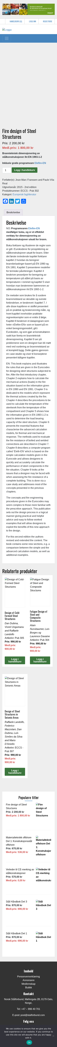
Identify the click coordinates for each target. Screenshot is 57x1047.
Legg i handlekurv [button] (14, 660)
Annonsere (29, 980)
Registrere (47, 21)
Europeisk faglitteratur (24, 194)
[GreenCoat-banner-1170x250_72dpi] (28, 9)
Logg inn (32, 21)
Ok (29, 1042)
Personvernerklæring (28, 976)
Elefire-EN (40, 163)
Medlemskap (28, 984)
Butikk (28, 987)
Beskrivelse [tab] (13, 212)
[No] (53, 1035)
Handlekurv (15, 21)
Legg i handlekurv (24, 170)
